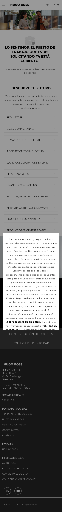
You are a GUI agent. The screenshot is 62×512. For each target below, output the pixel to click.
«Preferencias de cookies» (23, 322)
